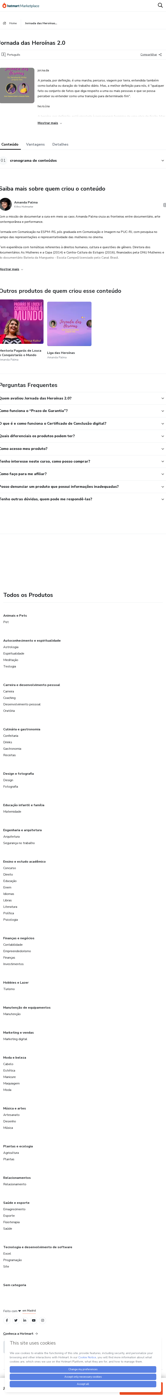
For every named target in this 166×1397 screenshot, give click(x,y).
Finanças (9, 957)
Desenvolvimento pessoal (22, 704)
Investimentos (13, 964)
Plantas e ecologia (18, 1146)
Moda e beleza (14, 1057)
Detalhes (60, 144)
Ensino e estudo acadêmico (24, 861)
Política (8, 913)
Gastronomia (12, 748)
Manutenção (12, 1014)
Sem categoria (14, 1285)
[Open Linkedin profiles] (25, 1320)
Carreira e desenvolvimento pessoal (31, 685)
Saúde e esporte (16, 1203)
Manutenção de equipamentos (27, 1007)
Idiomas (8, 894)
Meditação (10, 660)
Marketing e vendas (18, 1032)
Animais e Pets (15, 615)
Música (8, 1128)
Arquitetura (11, 836)
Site (6, 1266)
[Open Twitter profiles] (16, 1320)
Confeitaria (10, 736)
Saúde (7, 1228)
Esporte (9, 1216)
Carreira (8, 691)
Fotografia (10, 786)
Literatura (10, 907)
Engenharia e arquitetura (22, 830)
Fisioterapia (11, 1222)
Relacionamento (14, 1184)
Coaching (9, 698)
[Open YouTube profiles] (34, 1320)
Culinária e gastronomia (21, 729)
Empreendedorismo (17, 951)
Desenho (9, 1121)
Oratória (9, 711)
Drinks (7, 742)
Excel (7, 1253)
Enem (7, 887)
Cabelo (8, 1064)
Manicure (9, 1077)
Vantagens (35, 144)
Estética (9, 1070)
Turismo (9, 989)
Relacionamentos (17, 1178)
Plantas (8, 1159)
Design (8, 780)
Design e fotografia (18, 773)
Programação (12, 1260)
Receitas (9, 755)
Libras (7, 900)
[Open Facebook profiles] (7, 1320)
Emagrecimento (14, 1209)
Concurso (9, 868)
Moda (7, 1090)
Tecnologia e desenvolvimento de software (37, 1247)
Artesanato (11, 1115)
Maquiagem (11, 1083)
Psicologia (10, 919)
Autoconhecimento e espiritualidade (32, 640)
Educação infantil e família (23, 805)
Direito (8, 874)
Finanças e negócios (18, 938)
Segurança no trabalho (19, 843)
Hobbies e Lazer (16, 982)
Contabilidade (13, 944)
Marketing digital (15, 1039)
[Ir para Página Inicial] (22, 5)
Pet (6, 622)
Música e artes (14, 1108)
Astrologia (10, 647)
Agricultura (11, 1153)
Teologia (9, 666)
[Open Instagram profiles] (42, 1320)
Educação (10, 881)
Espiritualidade (13, 653)
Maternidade (12, 811)
